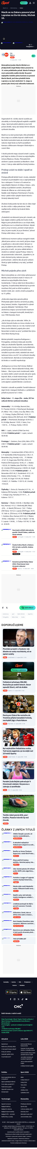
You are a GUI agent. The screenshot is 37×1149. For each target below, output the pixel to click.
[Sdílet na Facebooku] (2, 607)
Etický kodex (32, 1140)
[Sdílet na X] (6, 607)
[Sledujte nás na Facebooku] (10, 999)
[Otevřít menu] (34, 3)
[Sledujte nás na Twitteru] (18, 999)
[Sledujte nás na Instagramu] (14, 999)
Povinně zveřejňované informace (18, 1143)
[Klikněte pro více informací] (4, 39)
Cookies (29, 1136)
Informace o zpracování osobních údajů (16, 1136)
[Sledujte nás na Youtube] (26, 999)
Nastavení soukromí (13, 1138)
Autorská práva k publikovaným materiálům (18, 1132)
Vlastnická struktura (24, 1138)
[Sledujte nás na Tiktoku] (22, 999)
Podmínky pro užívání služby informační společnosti (18, 1134)
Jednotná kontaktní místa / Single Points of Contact (14, 1140)
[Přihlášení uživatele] (30, 3)
